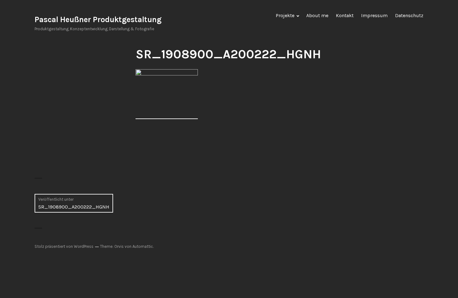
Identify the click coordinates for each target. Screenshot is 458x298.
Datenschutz (409, 15)
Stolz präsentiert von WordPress (64, 246)
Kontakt (345, 15)
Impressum (374, 15)
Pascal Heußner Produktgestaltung (98, 19)
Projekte (285, 15)
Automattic (142, 246)
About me (317, 15)
